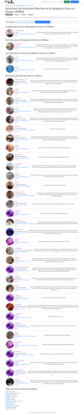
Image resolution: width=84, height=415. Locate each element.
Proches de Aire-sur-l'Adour (42, 22)
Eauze (7, 398)
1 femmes (23, 14)
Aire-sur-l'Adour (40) (20, 34)
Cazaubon (8, 396)
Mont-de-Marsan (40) (20, 130)
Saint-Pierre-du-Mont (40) (21, 345)
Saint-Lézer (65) (18, 83)
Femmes (25, 22)
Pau (7, 391)
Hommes (31, 22)
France (12, 5)
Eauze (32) (17, 308)
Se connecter (75, 2)
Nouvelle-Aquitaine (19, 5)
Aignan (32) (17, 233)
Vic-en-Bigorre (9, 405)
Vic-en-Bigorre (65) (19, 261)
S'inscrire (67, 2)
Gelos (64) (17, 280)
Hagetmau (8, 394)
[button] (58, 2)
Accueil (7, 5)
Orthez (8, 409)
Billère (7, 399)
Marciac (8, 402)
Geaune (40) (18, 186)
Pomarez (8, 407)
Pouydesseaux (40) (19, 355)
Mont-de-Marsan (10, 393)
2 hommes (30, 14)
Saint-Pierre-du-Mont (11, 401)
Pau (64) (17, 92)
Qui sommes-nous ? (46, 2)
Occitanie (25, 83)
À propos (54, 2)
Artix (7, 404)
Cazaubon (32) (18, 205)
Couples (18, 22)
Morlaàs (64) (18, 317)
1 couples (16, 14)
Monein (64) (18, 111)
